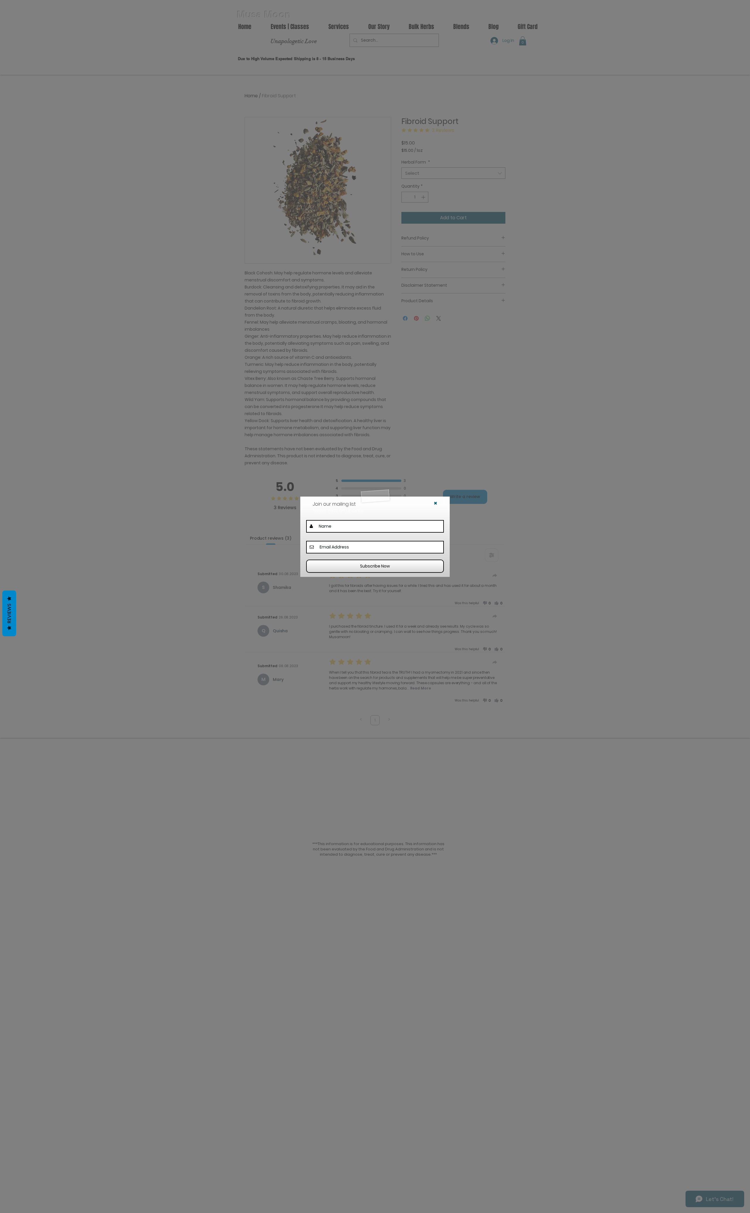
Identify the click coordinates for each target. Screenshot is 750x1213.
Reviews (9, 614)
